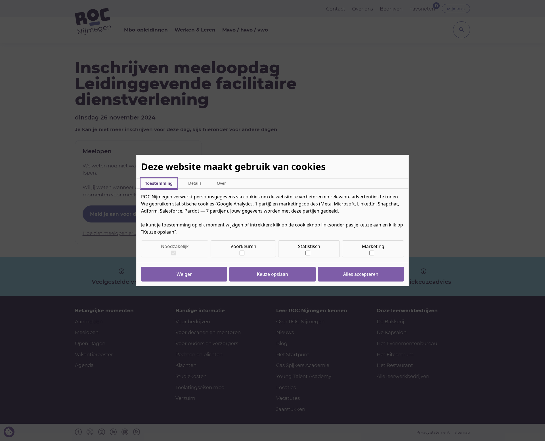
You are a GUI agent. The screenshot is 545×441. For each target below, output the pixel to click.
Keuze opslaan (272, 274)
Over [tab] (221, 183)
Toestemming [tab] (159, 183)
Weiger (184, 274)
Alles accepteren (360, 274)
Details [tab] (195, 183)
